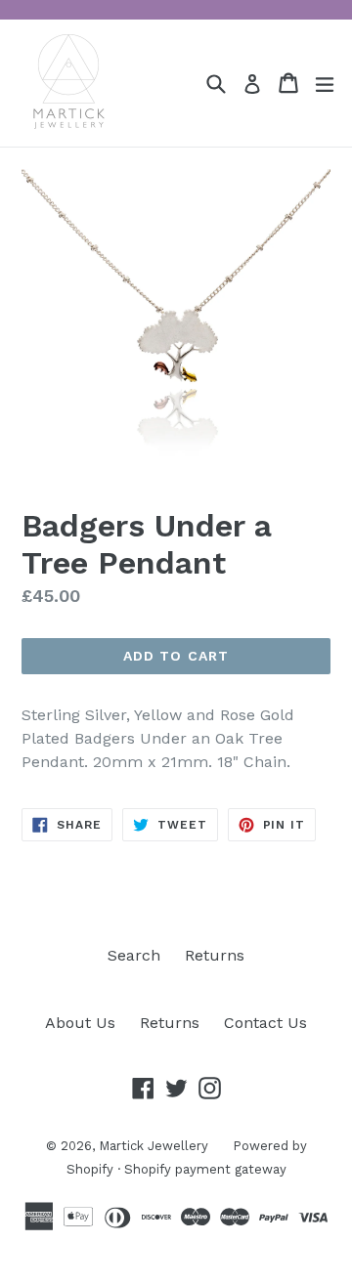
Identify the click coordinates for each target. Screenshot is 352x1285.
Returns (214, 955)
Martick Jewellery (153, 1145)
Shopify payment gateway (205, 1169)
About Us (80, 1022)
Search (134, 955)
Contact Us (265, 1022)
